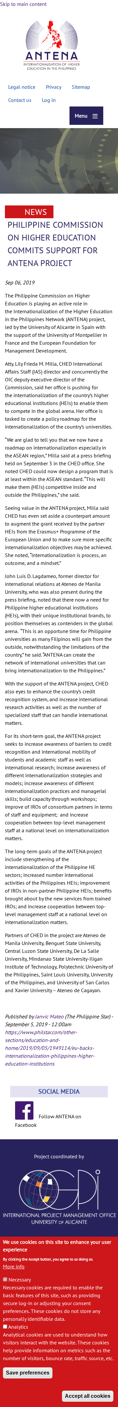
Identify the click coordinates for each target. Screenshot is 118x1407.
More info (14, 1266)
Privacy (53, 87)
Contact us (19, 100)
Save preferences (27, 1373)
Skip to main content (23, 4)
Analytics (18, 1326)
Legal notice (21, 87)
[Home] (51, 44)
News (36, 211)
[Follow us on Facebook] (27, 1116)
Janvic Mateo (49, 1016)
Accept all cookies (87, 1396)
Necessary (20, 1279)
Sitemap (81, 87)
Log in (49, 100)
